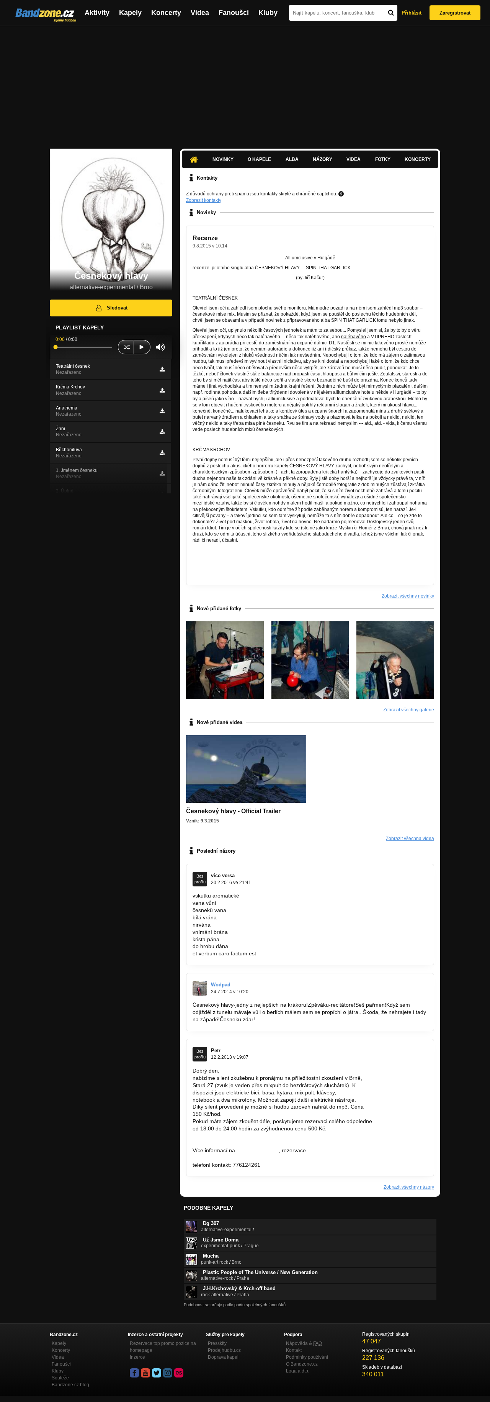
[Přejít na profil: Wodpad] (200, 988)
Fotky (382, 159)
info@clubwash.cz (329, 1150)
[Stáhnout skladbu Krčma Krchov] (162, 390)
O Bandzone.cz (302, 1364)
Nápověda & (304, 1343)
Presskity (217, 1343)
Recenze (205, 238)
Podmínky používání (307, 1357)
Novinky (223, 159)
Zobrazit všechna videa (410, 838)
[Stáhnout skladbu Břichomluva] (162, 452)
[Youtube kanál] (145, 1372)
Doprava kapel (223, 1357)
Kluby (268, 12)
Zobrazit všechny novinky (408, 596)
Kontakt (294, 1350)
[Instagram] (167, 1372)
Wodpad (220, 985)
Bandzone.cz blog (70, 1384)
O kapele (259, 159)
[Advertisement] (245, 83)
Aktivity (97, 12)
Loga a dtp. (297, 1371)
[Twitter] (156, 1372)
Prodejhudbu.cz (224, 1350)
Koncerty (166, 12)
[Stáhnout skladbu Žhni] (162, 431)
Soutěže (60, 1378)
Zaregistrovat (454, 13)
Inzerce (137, 1357)
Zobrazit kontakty (203, 200)
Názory (322, 159)
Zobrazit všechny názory (409, 1187)
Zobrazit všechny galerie (408, 709)
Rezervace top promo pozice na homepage (163, 1347)
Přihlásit (411, 13)
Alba (292, 159)
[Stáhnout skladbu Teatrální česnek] (162, 369)
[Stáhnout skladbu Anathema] (162, 411)
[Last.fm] (178, 1372)
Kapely (130, 12)
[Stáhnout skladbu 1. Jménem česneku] (162, 473)
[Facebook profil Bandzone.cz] (134, 1372)
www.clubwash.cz (258, 1150)
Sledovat (117, 308)
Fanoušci (234, 12)
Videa (200, 12)
